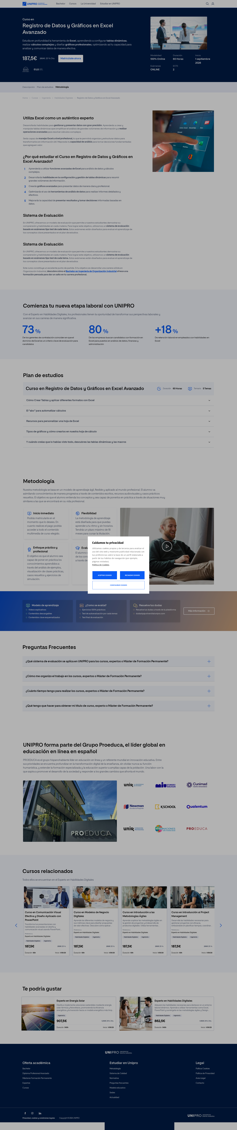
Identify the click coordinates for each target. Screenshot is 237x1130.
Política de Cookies (100, 564)
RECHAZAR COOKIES (132, 575)
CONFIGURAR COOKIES (118, 585)
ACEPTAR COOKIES (105, 575)
